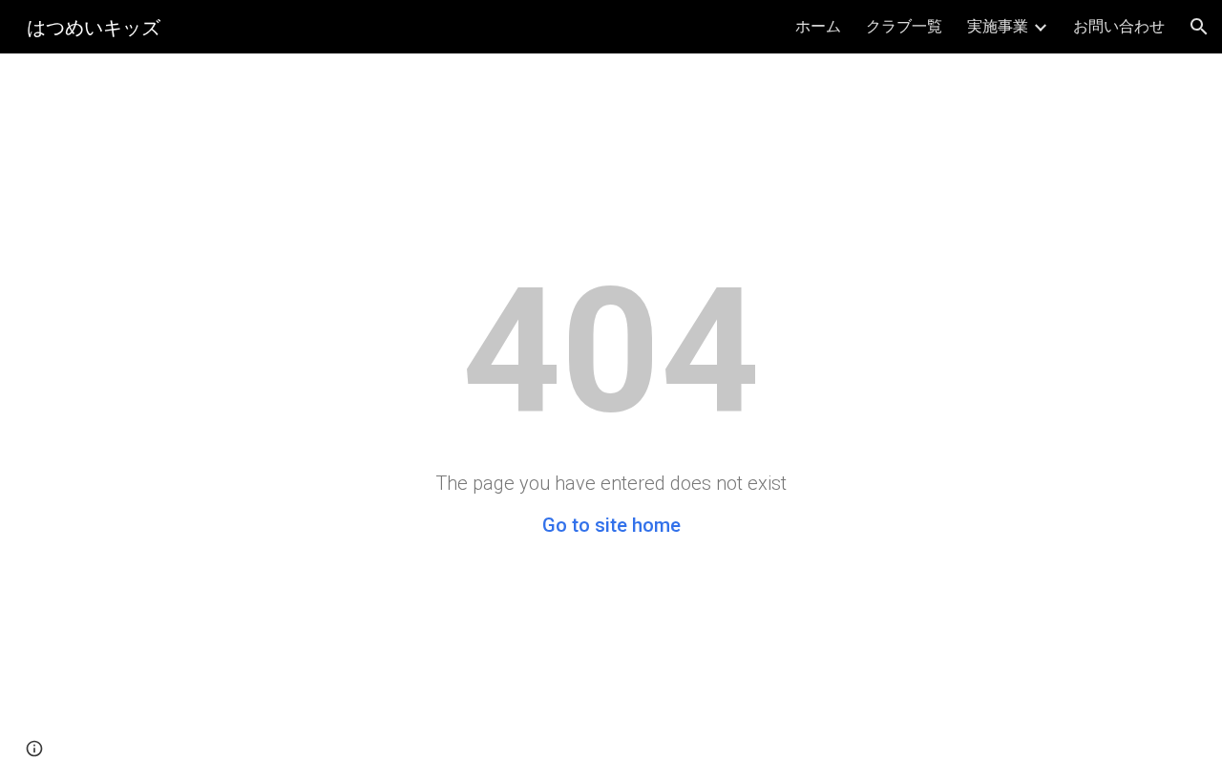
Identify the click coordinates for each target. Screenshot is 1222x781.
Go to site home (611, 525)
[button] (1199, 27)
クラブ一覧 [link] (904, 25)
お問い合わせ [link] (1119, 25)
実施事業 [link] (997, 25)
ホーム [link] (818, 25)
